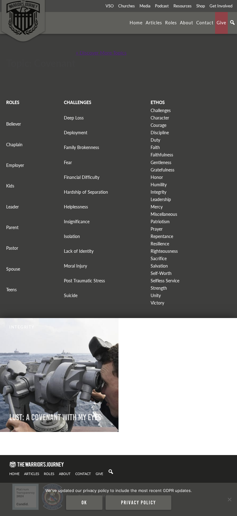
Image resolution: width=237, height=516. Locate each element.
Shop (200, 6)
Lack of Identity (79, 251)
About (186, 22)
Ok (84, 502)
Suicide (70, 295)
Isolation (72, 236)
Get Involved (221, 6)
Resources (182, 6)
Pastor (12, 248)
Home (136, 22)
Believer (13, 124)
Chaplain (14, 144)
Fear (68, 162)
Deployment (75, 132)
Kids (10, 186)
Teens (11, 289)
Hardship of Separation (86, 192)
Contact (205, 22)
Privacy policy (138, 502)
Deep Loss (74, 118)
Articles (154, 22)
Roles (171, 22)
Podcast (162, 6)
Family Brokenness (81, 147)
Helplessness (76, 207)
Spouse (13, 269)
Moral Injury (75, 266)
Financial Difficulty (81, 177)
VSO (110, 6)
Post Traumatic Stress (84, 281)
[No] (229, 499)
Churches (126, 6)
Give (221, 22)
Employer (15, 165)
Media (144, 6)
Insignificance (76, 221)
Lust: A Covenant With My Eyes (55, 417)
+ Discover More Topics (101, 52)
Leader (12, 207)
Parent (12, 227)
